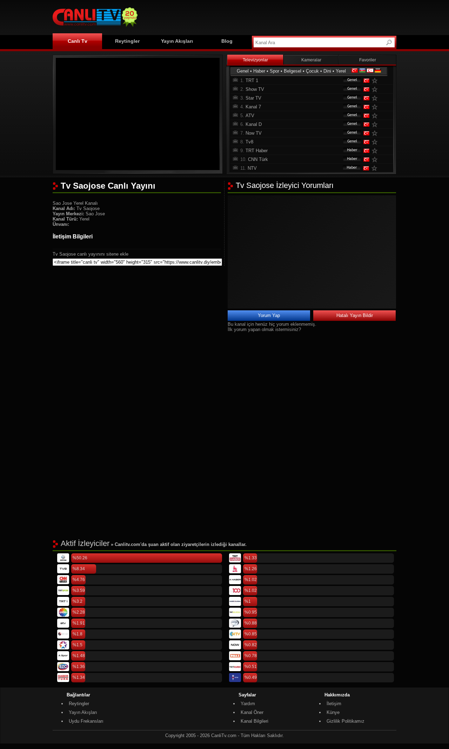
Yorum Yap (269, 315)
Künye (333, 712)
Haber (259, 71)
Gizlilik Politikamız (345, 721)
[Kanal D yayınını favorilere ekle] (376, 124)
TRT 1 (252, 80)
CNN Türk (258, 159)
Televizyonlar (255, 60)
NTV (252, 168)
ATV (250, 115)
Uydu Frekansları (86, 721)
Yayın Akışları (177, 41)
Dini (327, 71)
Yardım (248, 703)
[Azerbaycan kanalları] (362, 71)
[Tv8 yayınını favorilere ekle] (376, 141)
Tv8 (249, 141)
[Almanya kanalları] (378, 71)
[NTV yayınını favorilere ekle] (375, 168)
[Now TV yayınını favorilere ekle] (376, 133)
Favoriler (367, 60)
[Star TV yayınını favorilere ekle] (376, 98)
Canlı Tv (77, 41)
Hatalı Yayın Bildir (354, 315)
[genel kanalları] (348, 80)
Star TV (253, 98)
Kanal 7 (253, 106)
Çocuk (312, 71)
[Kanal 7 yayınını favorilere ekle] (376, 106)
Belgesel (292, 71)
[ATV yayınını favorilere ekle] (376, 115)
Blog (227, 41)
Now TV (254, 133)
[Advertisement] (268, 16)
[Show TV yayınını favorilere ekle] (376, 89)
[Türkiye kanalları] (354, 71)
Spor (274, 71)
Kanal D (254, 124)
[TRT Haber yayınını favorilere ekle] (376, 150)
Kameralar (311, 60)
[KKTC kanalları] (370, 71)
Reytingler (127, 41)
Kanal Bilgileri (254, 721)
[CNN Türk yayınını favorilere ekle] (376, 159)
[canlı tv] (95, 28)
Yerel (341, 71)
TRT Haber (257, 150)
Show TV (255, 89)
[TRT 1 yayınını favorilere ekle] (376, 80)
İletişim (334, 703)
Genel (243, 71)
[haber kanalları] (348, 150)
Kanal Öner (252, 712)
